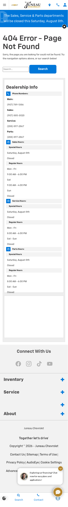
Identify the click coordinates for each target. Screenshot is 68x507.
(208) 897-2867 (15, 126)
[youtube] (50, 364)
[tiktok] (39, 364)
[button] (64, 26)
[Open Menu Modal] (4, 5)
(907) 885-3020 (15, 115)
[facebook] (18, 364)
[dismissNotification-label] (60, 468)
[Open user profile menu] (65, 4)
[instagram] (29, 364)
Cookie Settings (51, 462)
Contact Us (17, 454)
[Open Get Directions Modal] (49, 5)
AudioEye (33, 462)
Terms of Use (48, 454)
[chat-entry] (58, 492)
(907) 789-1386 (15, 105)
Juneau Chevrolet (46, 446)
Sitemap (32, 454)
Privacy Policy (15, 462)
